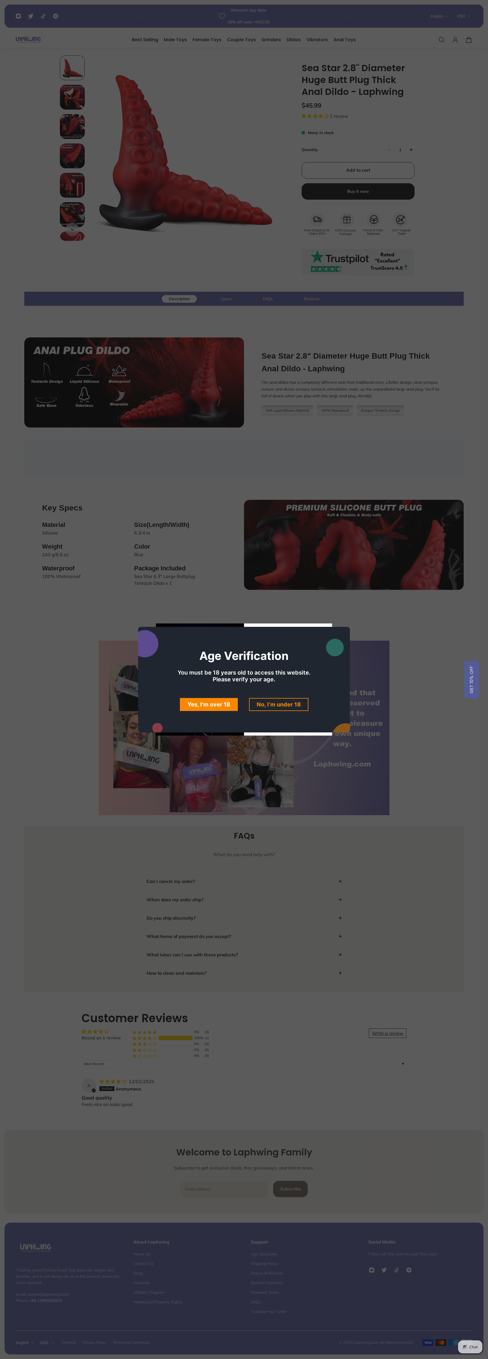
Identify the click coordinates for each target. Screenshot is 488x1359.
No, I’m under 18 (279, 704)
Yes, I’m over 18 (209, 704)
